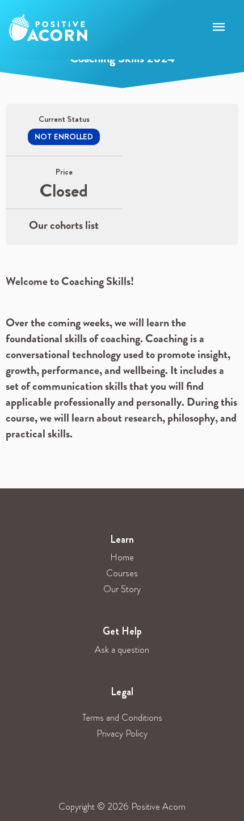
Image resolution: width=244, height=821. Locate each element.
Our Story (122, 588)
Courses (122, 573)
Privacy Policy (122, 733)
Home (122, 557)
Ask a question (122, 649)
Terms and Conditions (122, 717)
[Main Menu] (219, 27)
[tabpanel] (122, 363)
